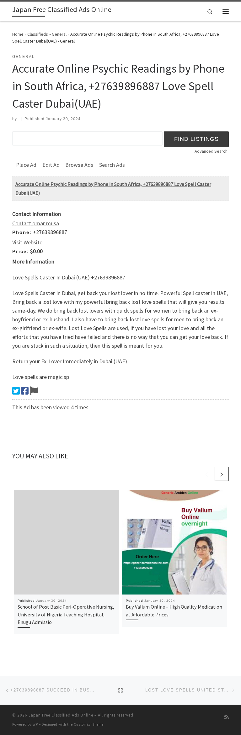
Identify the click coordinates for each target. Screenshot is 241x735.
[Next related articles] (222, 474)
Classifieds (37, 34)
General (59, 34)
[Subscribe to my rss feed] (226, 717)
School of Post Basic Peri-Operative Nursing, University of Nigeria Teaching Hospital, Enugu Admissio (66, 614)
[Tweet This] (16, 390)
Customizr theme (89, 724)
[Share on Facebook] (25, 390)
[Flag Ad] (34, 390)
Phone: (22, 232)
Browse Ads (79, 164)
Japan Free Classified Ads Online (61, 715)
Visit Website (27, 242)
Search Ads (112, 164)
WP (35, 724)
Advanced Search (211, 151)
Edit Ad (51, 164)
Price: (20, 251)
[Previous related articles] (207, 474)
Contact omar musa (35, 223)
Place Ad (26, 164)
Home (18, 34)
